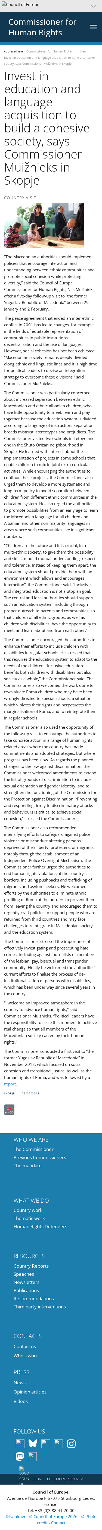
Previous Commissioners (40, 1157)
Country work (28, 1210)
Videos (21, 1401)
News (20, 1382)
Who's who (25, 1355)
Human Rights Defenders (40, 1226)
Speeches (24, 1274)
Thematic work (29, 1218)
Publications (26, 1290)
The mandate (28, 1165)
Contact (58, 1522)
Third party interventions (40, 1307)
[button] (51, 6)
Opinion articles (30, 1392)
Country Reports (31, 1266)
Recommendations (34, 1298)
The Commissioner (34, 1149)
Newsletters (26, 1282)
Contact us (25, 1346)
